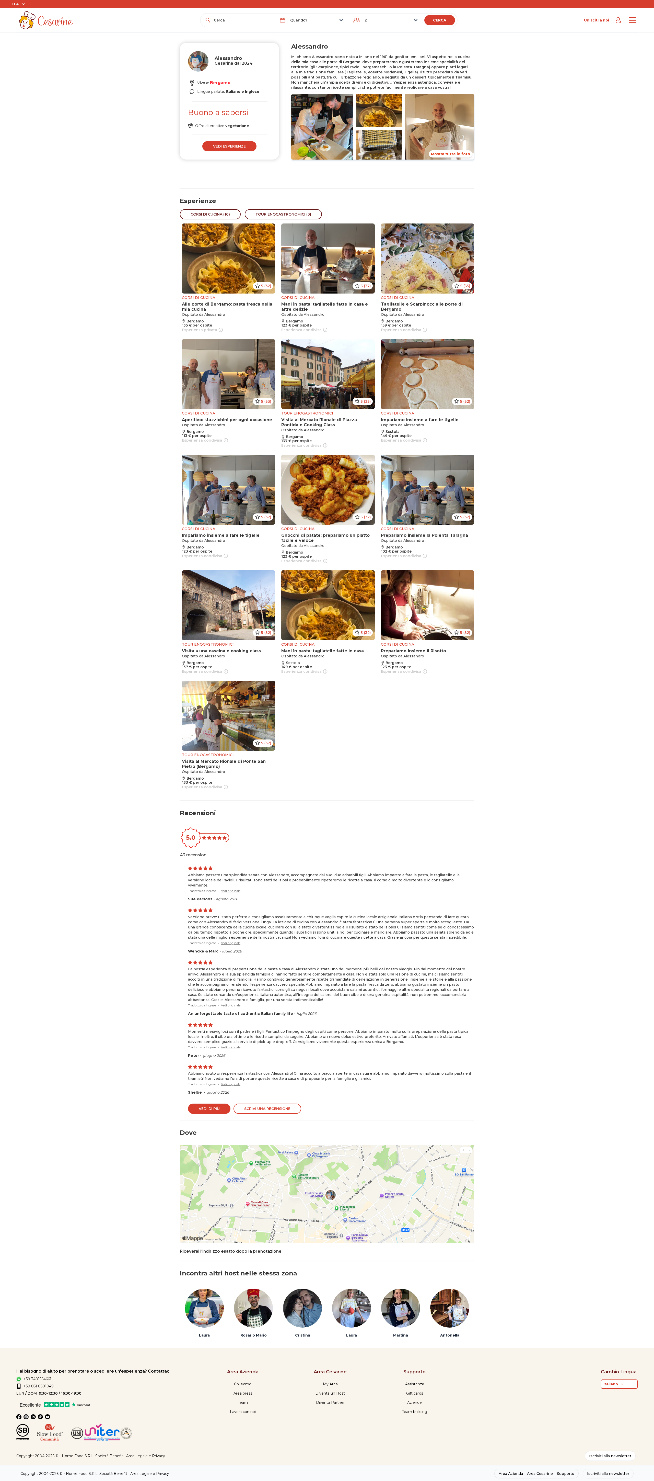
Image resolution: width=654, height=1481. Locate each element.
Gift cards (414, 1393)
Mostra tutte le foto (450, 154)
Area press (242, 1393)
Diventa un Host (330, 1393)
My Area (330, 1384)
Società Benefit (109, 1456)
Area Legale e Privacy (145, 1456)
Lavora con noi (243, 1411)
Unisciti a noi (596, 20)
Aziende (414, 1402)
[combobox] (242, 20)
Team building (414, 1411)
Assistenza (414, 1384)
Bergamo (220, 82)
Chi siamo (242, 1384)
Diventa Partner (330, 1402)
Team (243, 1402)
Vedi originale (230, 891)
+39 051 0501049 (39, 1386)
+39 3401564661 (37, 1379)
